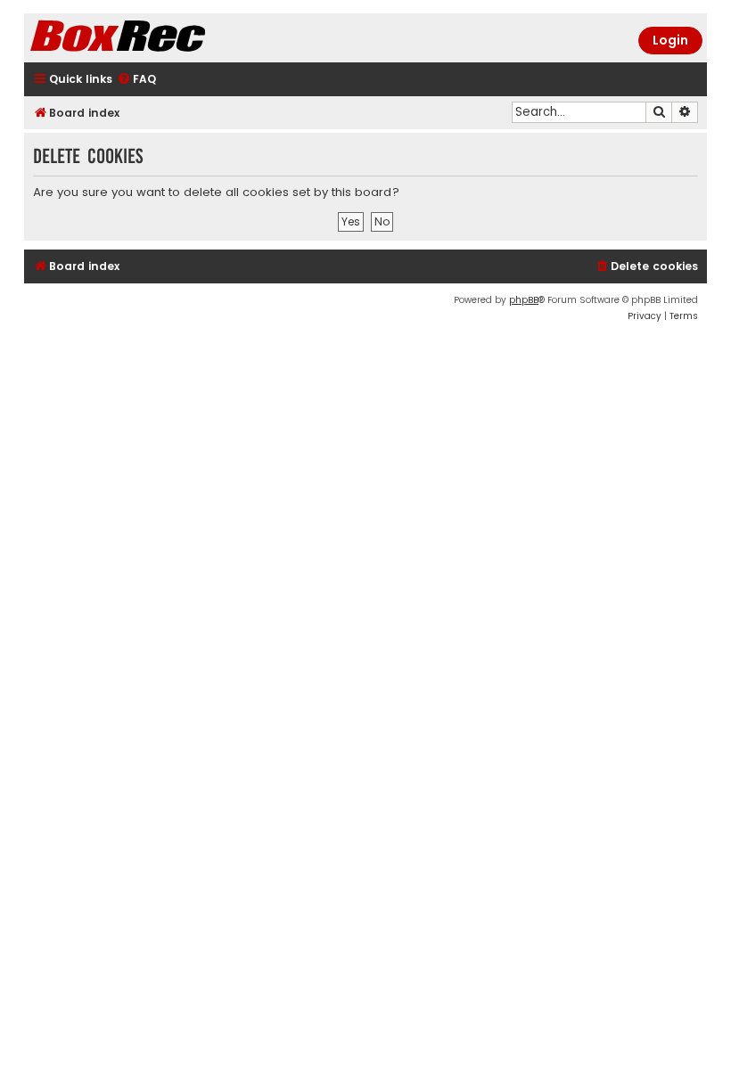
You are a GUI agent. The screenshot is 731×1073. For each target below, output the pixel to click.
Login (670, 40)
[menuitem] (136, 80)
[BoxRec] (162, 38)
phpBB (523, 300)
